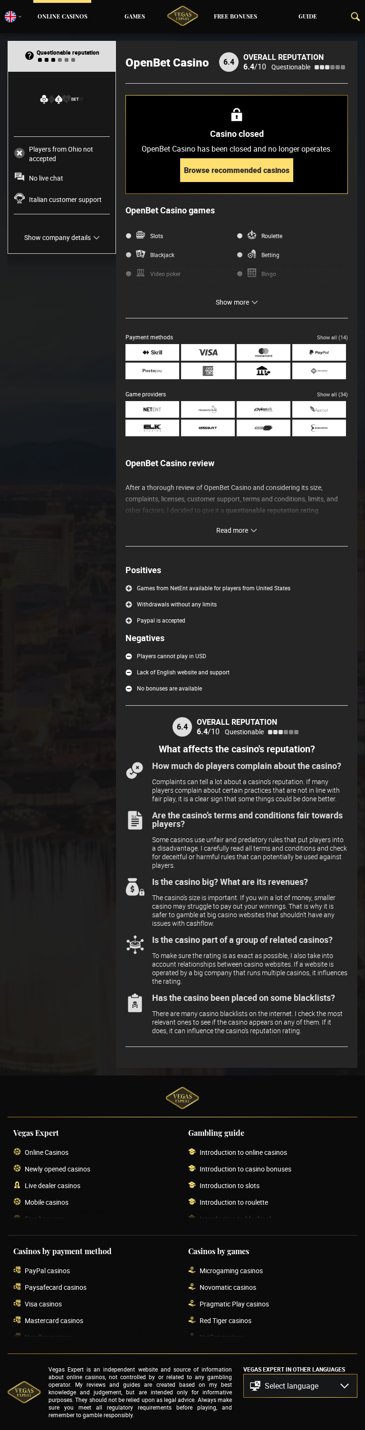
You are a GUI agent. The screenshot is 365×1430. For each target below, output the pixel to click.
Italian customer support (65, 199)
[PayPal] (319, 352)
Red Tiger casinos (225, 1320)
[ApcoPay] (319, 371)
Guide (307, 16)
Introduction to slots (229, 1185)
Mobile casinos (46, 1202)
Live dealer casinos (52, 1185)
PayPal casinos (47, 1270)
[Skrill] (152, 352)
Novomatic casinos (228, 1287)
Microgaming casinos (231, 1270)
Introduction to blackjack (236, 1218)
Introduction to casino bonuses (245, 1168)
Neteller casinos (48, 1337)
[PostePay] (152, 371)
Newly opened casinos (57, 1168)
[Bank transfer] (263, 371)
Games (135, 16)
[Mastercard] (263, 352)
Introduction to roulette (234, 1202)
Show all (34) (332, 394)
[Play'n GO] (263, 428)
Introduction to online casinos (243, 1152)
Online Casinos (62, 16)
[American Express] (208, 371)
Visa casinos (43, 1303)
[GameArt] (208, 428)
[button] (300, 1386)
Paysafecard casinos (55, 1287)
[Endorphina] (319, 428)
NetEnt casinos (222, 1337)
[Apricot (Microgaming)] (319, 409)
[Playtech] (263, 409)
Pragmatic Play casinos (234, 1303)
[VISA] (208, 352)
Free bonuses (235, 16)
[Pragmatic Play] (208, 409)
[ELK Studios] (152, 428)
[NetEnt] (152, 409)
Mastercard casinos (54, 1320)
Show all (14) (332, 337)
